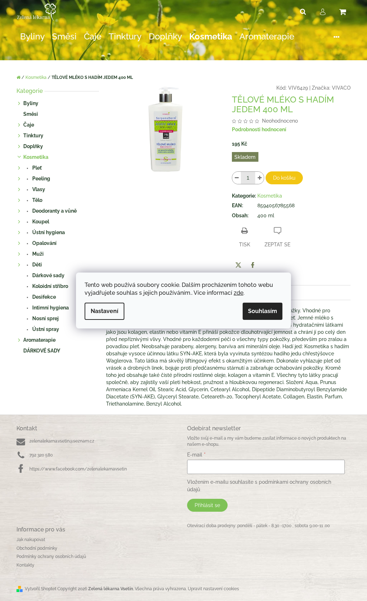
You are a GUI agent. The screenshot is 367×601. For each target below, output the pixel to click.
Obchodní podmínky (36, 548)
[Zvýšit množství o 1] (259, 178)
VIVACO (341, 88)
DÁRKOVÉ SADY (41, 351)
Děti (36, 265)
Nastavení (104, 311)
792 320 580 (41, 455)
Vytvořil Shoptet (40, 588)
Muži (37, 254)
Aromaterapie (39, 340)
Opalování (44, 243)
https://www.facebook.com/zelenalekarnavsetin (78, 469)
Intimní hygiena (50, 308)
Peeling (40, 178)
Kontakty (25, 565)
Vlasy (38, 189)
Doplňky (33, 146)
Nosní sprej (45, 318)
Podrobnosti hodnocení (259, 129)
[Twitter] (238, 265)
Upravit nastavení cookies (213, 588)
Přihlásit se (207, 505)
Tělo (36, 200)
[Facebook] (252, 265)
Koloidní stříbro (49, 286)
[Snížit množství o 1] (236, 178)
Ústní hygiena (48, 232)
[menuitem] (32, 37)
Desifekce (43, 297)
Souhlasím (262, 311)
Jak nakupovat (30, 539)
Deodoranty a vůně (54, 211)
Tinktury (33, 135)
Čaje (28, 125)
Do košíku (284, 178)
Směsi (30, 114)
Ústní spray (45, 329)
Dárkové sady (48, 275)
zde (238, 292)
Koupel (40, 221)
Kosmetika (35, 157)
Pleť (36, 168)
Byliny (30, 103)
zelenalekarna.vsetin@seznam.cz (61, 441)
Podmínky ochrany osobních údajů (51, 556)
